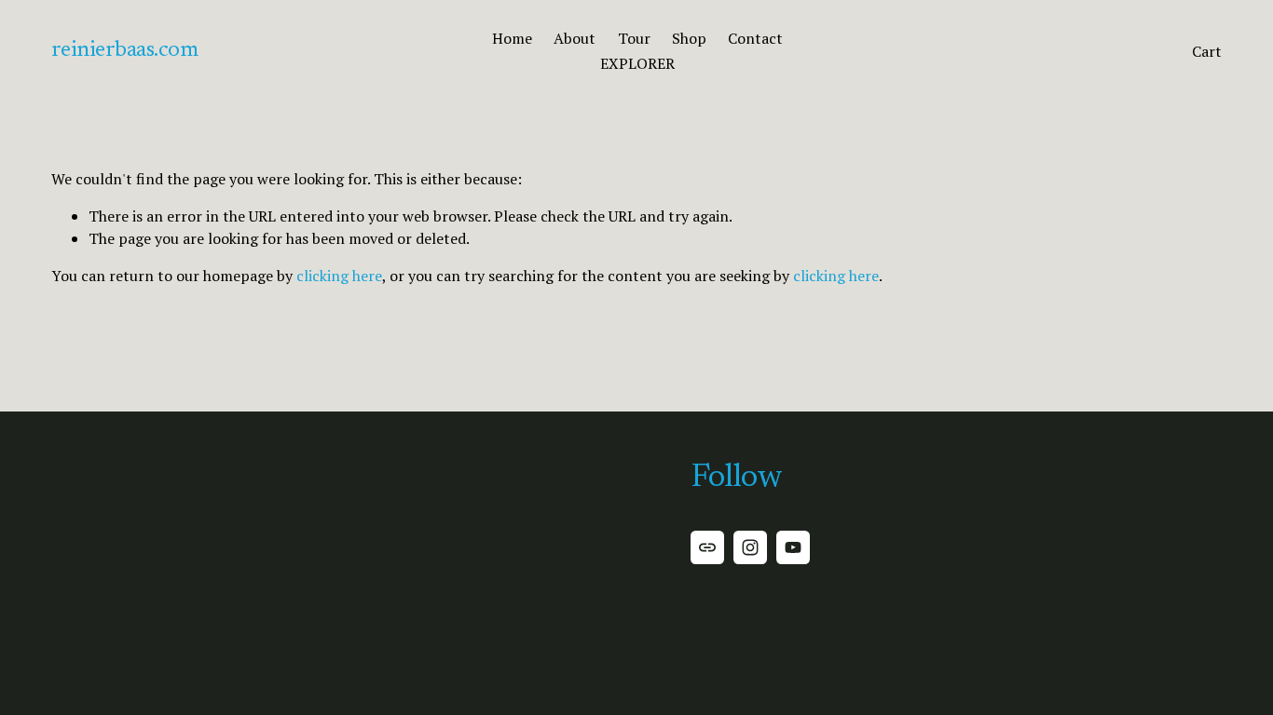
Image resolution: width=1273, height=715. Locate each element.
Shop (689, 38)
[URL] (707, 547)
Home (512, 38)
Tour (634, 38)
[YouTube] (793, 547)
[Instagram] (750, 547)
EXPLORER (637, 63)
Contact (755, 38)
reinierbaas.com (124, 50)
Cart (1207, 51)
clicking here (339, 275)
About (574, 38)
